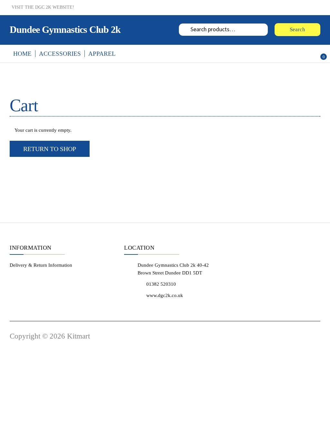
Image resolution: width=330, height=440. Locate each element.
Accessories (60, 53)
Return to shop (49, 148)
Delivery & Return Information (41, 265)
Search (297, 29)
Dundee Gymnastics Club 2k (65, 29)
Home (22, 53)
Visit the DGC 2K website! (43, 7)
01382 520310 (161, 284)
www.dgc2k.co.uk (164, 295)
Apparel (102, 53)
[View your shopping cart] (315, 52)
